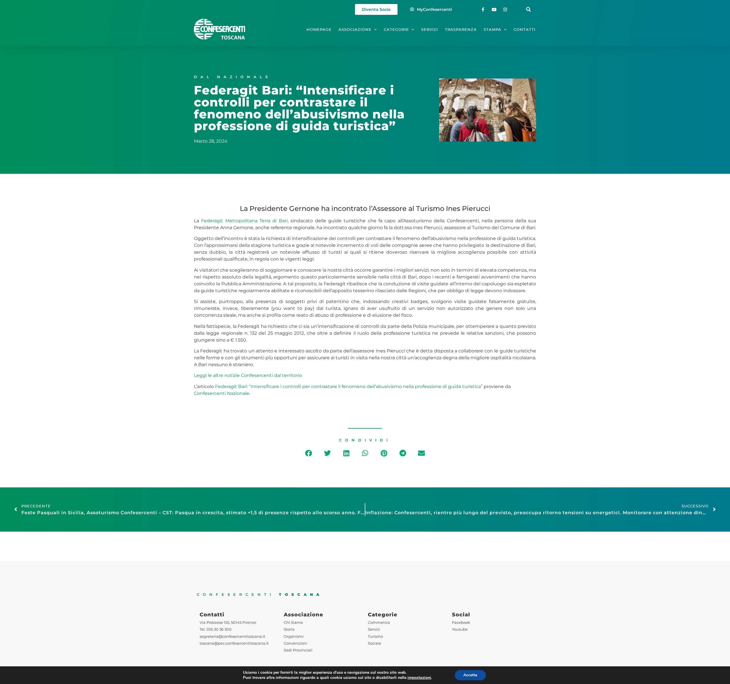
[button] (528, 9)
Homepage (319, 29)
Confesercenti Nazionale (221, 393)
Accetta (470, 675)
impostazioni (419, 677)
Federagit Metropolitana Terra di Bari (244, 220)
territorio (292, 375)
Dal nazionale (232, 77)
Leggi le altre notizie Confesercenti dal (238, 375)
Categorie (396, 29)
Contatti (525, 29)
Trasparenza (461, 29)
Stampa (492, 29)
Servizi (429, 29)
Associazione (355, 29)
